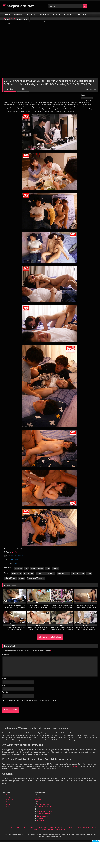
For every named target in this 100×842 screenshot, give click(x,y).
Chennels (69, 14)
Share (24, 89)
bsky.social (40, 820)
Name (5, 678)
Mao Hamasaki (83, 827)
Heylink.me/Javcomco (44, 811)
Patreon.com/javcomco (44, 806)
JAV (26, 568)
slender (22, 578)
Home (8, 14)
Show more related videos (50, 637)
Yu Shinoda (42, 827)
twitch (8, 804)
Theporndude (23, 19)
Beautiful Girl (16, 574)
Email (4, 685)
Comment (5, 654)
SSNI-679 (14, 560)
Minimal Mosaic (10, 578)
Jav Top (57, 14)
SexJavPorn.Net (20, 6)
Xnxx (48, 568)
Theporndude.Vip (43, 804)
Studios (8, 19)
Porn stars (82, 14)
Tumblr (8, 797)
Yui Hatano (10, 827)
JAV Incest (45, 14)
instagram (9, 799)
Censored (19, 14)
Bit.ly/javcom (41, 818)
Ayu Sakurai (60, 829)
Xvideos (55, 568)
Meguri (32, 827)
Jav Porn (40, 802)
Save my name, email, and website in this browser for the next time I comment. (32, 700)
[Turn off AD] (96, 841)
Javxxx (37, 797)
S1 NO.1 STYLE (17, 556)
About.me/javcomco (43, 813)
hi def (89, 574)
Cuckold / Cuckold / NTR (45, 574)
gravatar (9, 806)
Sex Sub (38, 799)
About (11, 89)
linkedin (9, 802)
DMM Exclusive (63, 574)
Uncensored (32, 14)
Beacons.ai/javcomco (44, 809)
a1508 (16, 564)
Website (5, 692)
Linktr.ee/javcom (42, 816)
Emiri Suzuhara (47, 829)
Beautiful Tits (29, 574)
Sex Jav (40, 795)
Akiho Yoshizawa (56, 827)
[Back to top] (97, 827)
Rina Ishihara (70, 827)
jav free (74, 766)
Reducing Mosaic (36, 568)
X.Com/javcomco (12, 795)
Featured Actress (78, 574)
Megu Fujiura (22, 827)
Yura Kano (14, 552)
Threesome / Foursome (35, 578)
